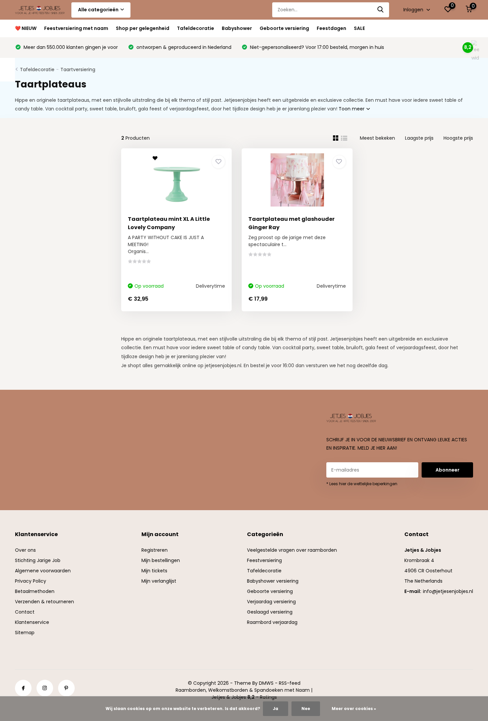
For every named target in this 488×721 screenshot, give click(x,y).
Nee (305, 708)
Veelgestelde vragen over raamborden (292, 550)
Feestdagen (331, 28)
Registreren (154, 550)
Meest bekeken (377, 138)
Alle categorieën (98, 9)
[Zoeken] (380, 9)
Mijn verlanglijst (158, 581)
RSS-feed (289, 683)
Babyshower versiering (272, 581)
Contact (25, 612)
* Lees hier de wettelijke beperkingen (361, 484)
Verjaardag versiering (271, 601)
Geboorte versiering (284, 28)
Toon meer (352, 108)
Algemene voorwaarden (43, 570)
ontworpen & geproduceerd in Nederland (183, 47)
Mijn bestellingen (160, 560)
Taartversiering (77, 69)
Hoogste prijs (458, 138)
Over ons (25, 550)
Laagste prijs (419, 138)
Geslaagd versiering (269, 612)
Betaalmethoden (34, 591)
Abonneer (447, 470)
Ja (275, 708)
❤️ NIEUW (26, 28)
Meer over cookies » (354, 708)
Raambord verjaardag (272, 622)
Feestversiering (264, 560)
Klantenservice (32, 622)
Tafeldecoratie (195, 28)
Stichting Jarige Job (37, 560)
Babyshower (237, 28)
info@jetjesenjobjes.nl (448, 591)
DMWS (266, 683)
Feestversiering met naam (76, 28)
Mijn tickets (154, 570)
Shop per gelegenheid (142, 28)
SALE (359, 28)
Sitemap (25, 632)
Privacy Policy (30, 581)
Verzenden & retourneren (44, 601)
